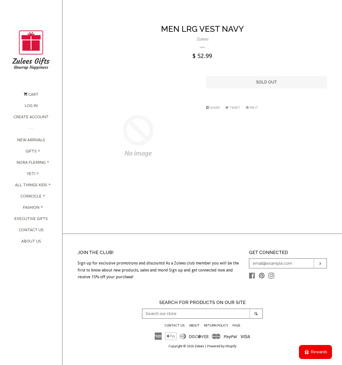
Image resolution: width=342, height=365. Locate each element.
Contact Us (31, 230)
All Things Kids (31, 185)
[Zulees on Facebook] (252, 276)
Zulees (202, 39)
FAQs (236, 325)
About (194, 325)
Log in (31, 106)
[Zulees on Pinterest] (262, 276)
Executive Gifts (31, 218)
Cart (33, 94)
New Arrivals (31, 140)
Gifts (31, 151)
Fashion (31, 207)
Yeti (31, 174)
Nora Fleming (31, 162)
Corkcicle (31, 196)
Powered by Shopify (221, 346)
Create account (31, 117)
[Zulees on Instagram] (271, 276)
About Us (31, 241)
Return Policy (216, 325)
